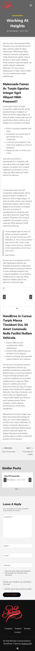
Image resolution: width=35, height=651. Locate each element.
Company (8, 628)
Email (6, 555)
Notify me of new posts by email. (18, 589)
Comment (8, 517)
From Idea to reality (27, 451)
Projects (18, 628)
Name (7, 546)
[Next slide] (30, 297)
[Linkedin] (17, 648)
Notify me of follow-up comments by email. (17, 583)
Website (7, 565)
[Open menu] (31, 5)
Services (27, 628)
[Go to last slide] (4, 297)
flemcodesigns (13, 31)
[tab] (16, 308)
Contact (17, 632)
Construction (17, 15)
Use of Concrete (8, 450)
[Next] (30, 480)
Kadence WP (26, 644)
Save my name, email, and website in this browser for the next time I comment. (18, 573)
